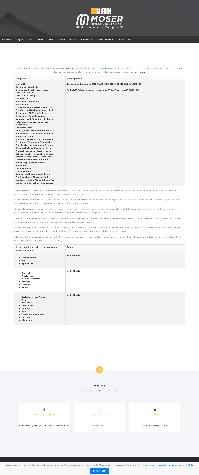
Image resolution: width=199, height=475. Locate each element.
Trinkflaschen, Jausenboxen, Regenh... (35, 145)
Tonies (120, 39)
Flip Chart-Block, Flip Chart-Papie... (33, 177)
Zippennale (21, 125)
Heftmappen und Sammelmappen (32, 122)
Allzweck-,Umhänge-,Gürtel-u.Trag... (33, 151)
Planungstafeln (23, 171)
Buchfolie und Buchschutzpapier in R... (35, 110)
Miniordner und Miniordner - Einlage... (34, 119)
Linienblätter (22, 84)
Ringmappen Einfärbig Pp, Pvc (31, 113)
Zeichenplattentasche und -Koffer (32, 159)
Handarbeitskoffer (25, 136)
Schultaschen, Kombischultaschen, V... (35, 133)
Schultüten (21, 165)
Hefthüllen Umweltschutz (28, 101)
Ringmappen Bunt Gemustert (30, 116)
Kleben (61, 39)
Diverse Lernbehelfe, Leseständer (32, 90)
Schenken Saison (104, 39)
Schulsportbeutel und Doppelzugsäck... (35, 139)
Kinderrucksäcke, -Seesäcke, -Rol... (33, 148)
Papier (20, 39)
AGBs (190, 465)
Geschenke (86, 39)
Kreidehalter (22, 98)
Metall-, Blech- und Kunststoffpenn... (34, 130)
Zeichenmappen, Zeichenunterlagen (34, 157)
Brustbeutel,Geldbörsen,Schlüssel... (34, 142)
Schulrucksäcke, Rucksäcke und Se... (34, 154)
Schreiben (7, 39)
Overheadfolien (23, 168)
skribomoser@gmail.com (155, 425)
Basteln (73, 39)
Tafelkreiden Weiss (25, 93)
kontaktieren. (140, 72)
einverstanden (99, 471)
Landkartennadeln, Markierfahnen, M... (35, 180)
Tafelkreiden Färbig (25, 96)
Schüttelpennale (24, 127)
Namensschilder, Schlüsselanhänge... (34, 183)
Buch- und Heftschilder (27, 87)
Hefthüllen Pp (22, 104)
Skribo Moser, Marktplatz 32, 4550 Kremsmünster (44, 425)
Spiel (130, 39)
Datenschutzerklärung (163, 465)
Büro (30, 39)
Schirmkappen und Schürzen (30, 162)
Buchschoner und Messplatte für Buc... (35, 107)
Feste (50, 39)
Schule (40, 39)
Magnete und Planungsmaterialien (33, 174)
